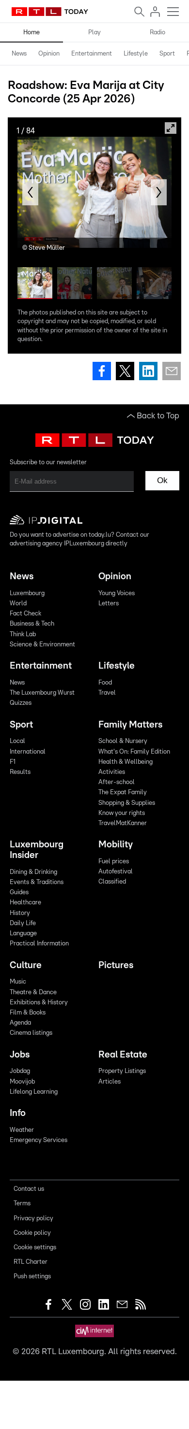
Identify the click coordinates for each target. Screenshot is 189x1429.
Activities (111, 772)
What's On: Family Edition (134, 752)
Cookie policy (32, 1233)
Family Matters (130, 724)
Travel (107, 693)
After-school (116, 782)
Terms (22, 1203)
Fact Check (25, 614)
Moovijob (22, 1082)
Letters (108, 603)
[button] (30, 192)
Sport (167, 54)
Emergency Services (38, 1140)
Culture (26, 965)
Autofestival (115, 872)
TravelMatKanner (122, 823)
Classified (112, 882)
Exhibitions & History (39, 1003)
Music (18, 982)
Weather (22, 1130)
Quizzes (21, 703)
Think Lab (23, 634)
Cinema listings (31, 1033)
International (28, 752)
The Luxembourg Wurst (42, 693)
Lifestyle (136, 54)
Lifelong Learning (34, 1092)
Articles (109, 1082)
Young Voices (116, 593)
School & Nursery (122, 741)
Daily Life (23, 923)
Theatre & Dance (33, 992)
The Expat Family (122, 792)
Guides (19, 892)
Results (20, 772)
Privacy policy (33, 1218)
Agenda (20, 1023)
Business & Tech (32, 624)
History (20, 913)
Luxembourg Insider (36, 850)
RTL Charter (30, 1262)
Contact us (29, 1189)
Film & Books (28, 1013)
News (19, 54)
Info (18, 1113)
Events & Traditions (36, 882)
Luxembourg (27, 593)
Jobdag (20, 1071)
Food (105, 683)
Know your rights (121, 813)
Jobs (20, 1054)
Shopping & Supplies (126, 803)
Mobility (115, 844)
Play (94, 32)
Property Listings (122, 1071)
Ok (162, 480)
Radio (157, 32)
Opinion (49, 54)
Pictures (115, 965)
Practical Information (39, 944)
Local (17, 741)
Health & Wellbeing (125, 762)
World (18, 603)
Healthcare (25, 903)
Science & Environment (42, 645)
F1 (13, 762)
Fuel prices (113, 861)
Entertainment (91, 54)
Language (23, 933)
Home (31, 32)
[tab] (19, 54)
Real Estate (122, 1054)
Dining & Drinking (33, 872)
